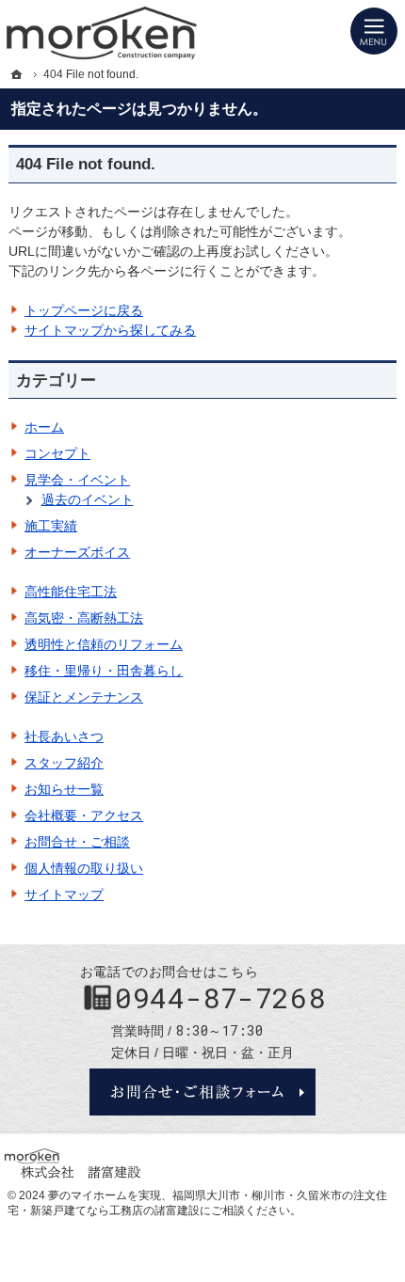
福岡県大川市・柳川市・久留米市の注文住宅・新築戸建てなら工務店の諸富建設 (197, 1203)
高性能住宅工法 (70, 591)
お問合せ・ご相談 (77, 841)
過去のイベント (87, 499)
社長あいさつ (64, 736)
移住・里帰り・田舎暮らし (103, 670)
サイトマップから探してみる (110, 330)
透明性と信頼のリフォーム (103, 644)
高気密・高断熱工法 (83, 617)
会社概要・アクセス (83, 815)
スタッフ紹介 (64, 762)
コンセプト (57, 453)
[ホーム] (16, 74)
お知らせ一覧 (64, 789)
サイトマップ (64, 894)
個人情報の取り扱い (83, 868)
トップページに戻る (83, 310)
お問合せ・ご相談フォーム (202, 1092)
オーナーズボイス (77, 552)
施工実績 (50, 525)
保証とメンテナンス (83, 696)
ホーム (44, 427)
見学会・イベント (77, 479)
